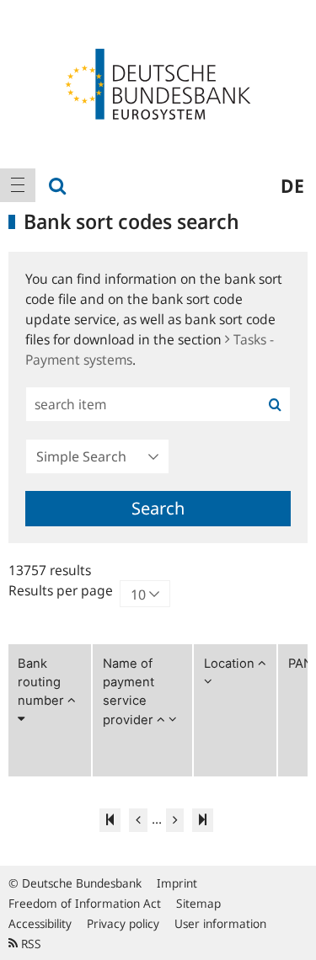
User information (220, 923)
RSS (29, 944)
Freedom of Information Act (84, 903)
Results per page (60, 590)
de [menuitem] (292, 185)
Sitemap (198, 903)
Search (158, 508)
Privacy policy (123, 923)
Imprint (177, 883)
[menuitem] (17, 185)
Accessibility (40, 923)
